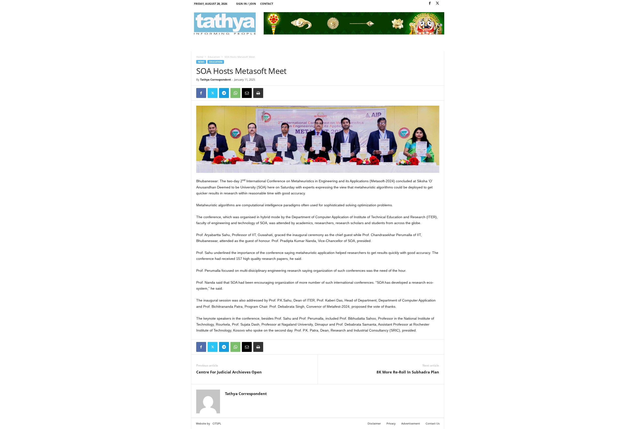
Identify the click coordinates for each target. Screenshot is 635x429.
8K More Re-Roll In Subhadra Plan (408, 371)
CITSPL (217, 423)
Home (199, 57)
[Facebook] (430, 3)
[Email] (247, 93)
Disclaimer (374, 423)
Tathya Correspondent (215, 79)
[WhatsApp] (235, 93)
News (201, 61)
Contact (266, 3)
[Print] (258, 93)
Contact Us (433, 423)
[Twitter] (438, 3)
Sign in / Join (246, 3)
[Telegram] (224, 93)
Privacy (391, 423)
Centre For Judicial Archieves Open (229, 371)
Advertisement (410, 423)
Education (214, 57)
